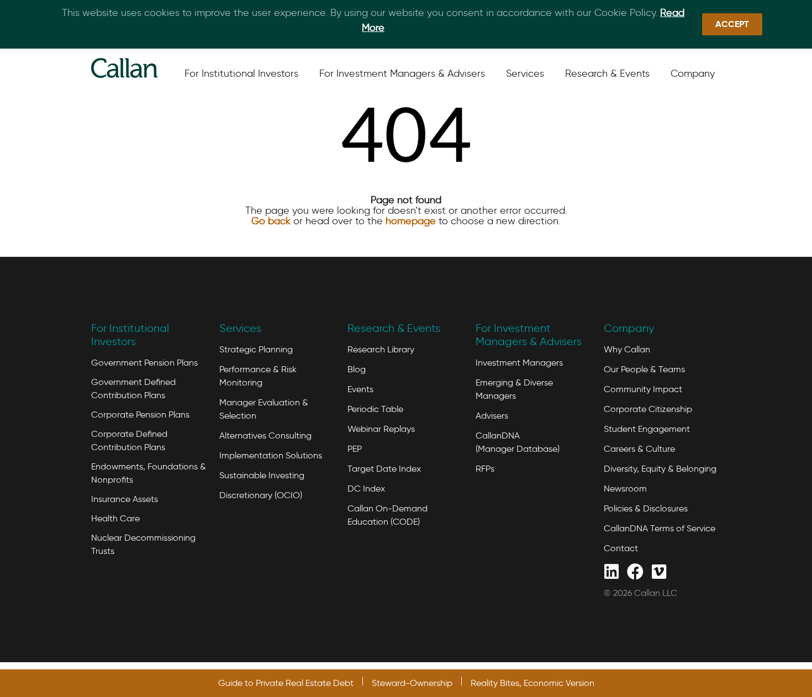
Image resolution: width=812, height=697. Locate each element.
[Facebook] (635, 570)
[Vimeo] (658, 570)
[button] (732, 24)
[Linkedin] (611, 570)
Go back (271, 221)
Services (240, 328)
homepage (411, 221)
